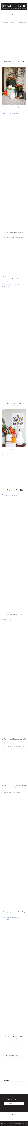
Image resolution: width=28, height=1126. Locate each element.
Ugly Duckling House (21, 1123)
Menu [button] (15, 14)
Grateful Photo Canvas (14, 450)
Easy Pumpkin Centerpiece (14, 232)
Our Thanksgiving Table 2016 (14, 490)
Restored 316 (4, 1123)
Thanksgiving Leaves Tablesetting (14, 912)
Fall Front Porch (14, 108)
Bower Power (14, 6)
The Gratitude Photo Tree (14, 614)
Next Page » (17, 1043)
